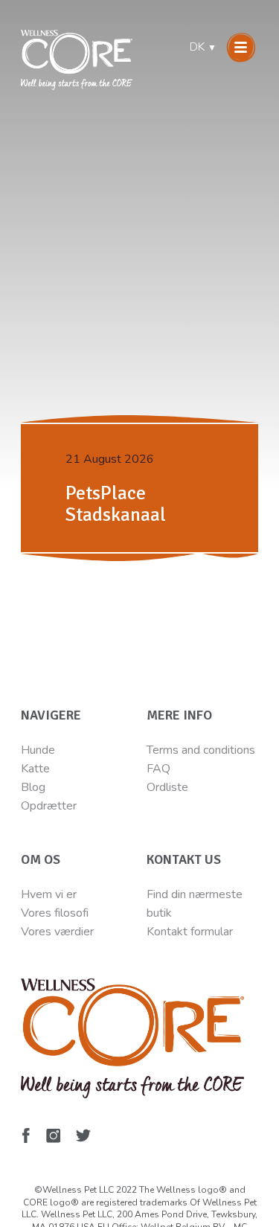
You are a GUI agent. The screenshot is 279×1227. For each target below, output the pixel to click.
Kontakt (167, 931)
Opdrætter (49, 806)
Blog (33, 787)
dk (203, 47)
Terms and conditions (201, 750)
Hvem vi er (49, 894)
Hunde (38, 750)
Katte (35, 768)
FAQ (158, 768)
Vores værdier (57, 931)
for (196, 931)
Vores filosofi (55, 913)
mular (219, 931)
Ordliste (167, 787)
